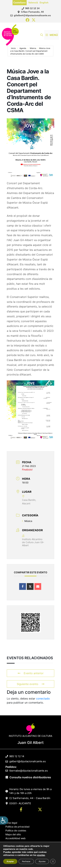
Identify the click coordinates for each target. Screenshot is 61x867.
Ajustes (42, 861)
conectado (43, 698)
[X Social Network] (30, 586)
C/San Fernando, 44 (32, 11)
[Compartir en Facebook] (22, 586)
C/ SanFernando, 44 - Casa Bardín (29, 798)
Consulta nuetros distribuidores (30, 777)
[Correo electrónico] (37, 586)
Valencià (33, 2)
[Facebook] (27, 20)
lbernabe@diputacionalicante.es (28, 770)
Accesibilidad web (15, 838)
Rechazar (26, 861)
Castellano (19, 2)
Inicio (13, 48)
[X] (34, 20)
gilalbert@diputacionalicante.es (32, 15)
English (44, 2)
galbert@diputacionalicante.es (27, 761)
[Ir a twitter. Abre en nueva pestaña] (40, 810)
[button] (41, 35)
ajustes (41, 855)
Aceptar (10, 861)
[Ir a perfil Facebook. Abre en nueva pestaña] (21, 810)
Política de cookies (15, 830)
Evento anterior (34, 673)
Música (33, 48)
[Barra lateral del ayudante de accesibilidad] (4, 820)
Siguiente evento (27, 684)
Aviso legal (11, 822)
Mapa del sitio (13, 834)
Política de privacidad (17, 826)
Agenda (22, 48)
